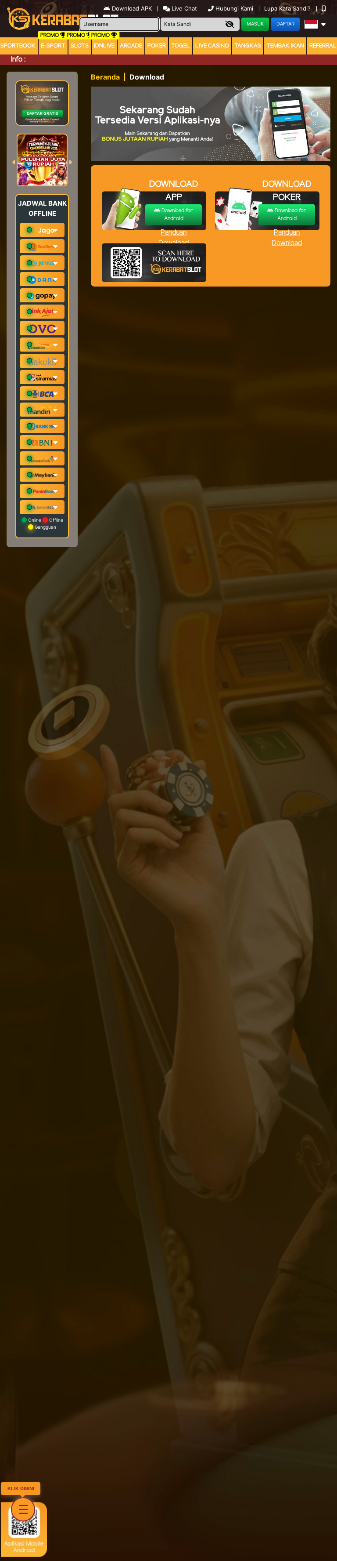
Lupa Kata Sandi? (288, 8)
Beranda (105, 77)
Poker (156, 46)
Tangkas (247, 46)
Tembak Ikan (285, 46)
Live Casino (212, 46)
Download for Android (176, 214)
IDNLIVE (104, 46)
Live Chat (183, 8)
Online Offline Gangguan (45, 523)
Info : (18, 59)
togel (180, 46)
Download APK (132, 8)
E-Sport (53, 46)
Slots (80, 46)
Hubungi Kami (234, 8)
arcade (131, 46)
